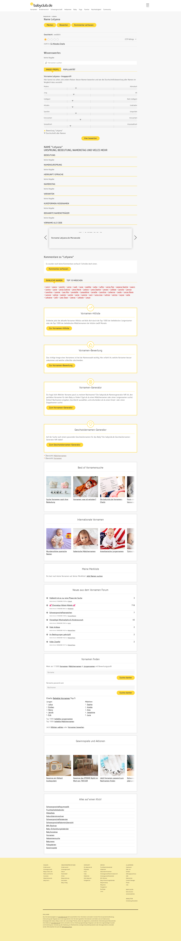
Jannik (50, 713)
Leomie (57, 292)
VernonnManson (72, 616)
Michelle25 (70, 608)
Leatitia (88, 287)
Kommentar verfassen (84, 25)
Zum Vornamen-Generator (61, 408)
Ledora (86, 290)
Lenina (114, 295)
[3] (51, 39)
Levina (48, 290)
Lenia (77, 295)
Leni (90, 295)
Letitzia (113, 290)
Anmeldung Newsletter (132, 901)
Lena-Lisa (98, 295)
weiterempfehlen (130, 894)
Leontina (48, 292)
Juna (89, 715)
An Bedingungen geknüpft (60, 635)
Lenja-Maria (128, 292)
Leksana (48, 298)
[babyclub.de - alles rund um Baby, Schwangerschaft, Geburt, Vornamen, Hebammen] (41, 6)
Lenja (69, 287)
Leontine (102, 292)
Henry (50, 710)
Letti (56, 298)
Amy (89, 710)
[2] (48, 39)
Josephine (91, 713)
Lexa (81, 287)
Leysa (121, 295)
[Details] (135, 39)
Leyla (55, 290)
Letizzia (81, 298)
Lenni (47, 287)
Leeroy (73, 298)
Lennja (128, 290)
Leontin (62, 287)
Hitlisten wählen (57, 727)
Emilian (51, 707)
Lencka (121, 290)
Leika (95, 287)
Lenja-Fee (110, 287)
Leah (75, 287)
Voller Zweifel (54, 642)
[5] (57, 39)
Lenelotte (74, 292)
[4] (54, 39)
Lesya (88, 298)
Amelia (89, 707)
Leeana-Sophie (122, 287)
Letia (128, 295)
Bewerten (63, 25)
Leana (54, 287)
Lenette (94, 292)
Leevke (63, 295)
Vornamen (58, 458)
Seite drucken (129, 891)
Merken (50, 25)
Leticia (55, 295)
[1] (45, 39)
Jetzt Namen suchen (95, 576)
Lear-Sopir (64, 298)
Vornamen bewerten (76, 727)
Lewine (84, 295)
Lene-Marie (76, 290)
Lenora (48, 295)
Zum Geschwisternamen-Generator (64, 445)
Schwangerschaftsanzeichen (60, 613)
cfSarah (70, 601)
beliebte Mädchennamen (64, 722)
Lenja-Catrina (64, 290)
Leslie (119, 292)
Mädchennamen (60, 456)
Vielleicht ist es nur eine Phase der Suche (65, 598)
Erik (49, 715)
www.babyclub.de (62, 917)
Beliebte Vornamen (61, 698)
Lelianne (111, 292)
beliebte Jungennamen (63, 719)
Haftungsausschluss (67, 927)
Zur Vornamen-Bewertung (60, 365)
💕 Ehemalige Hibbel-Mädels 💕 (62, 605)
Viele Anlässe (54, 627)
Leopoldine (84, 292)
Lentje (70, 295)
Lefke (101, 287)
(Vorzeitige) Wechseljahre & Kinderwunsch (66, 620)
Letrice (107, 295)
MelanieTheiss (71, 630)
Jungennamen (89, 666)
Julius (50, 705)
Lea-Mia (65, 292)
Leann (132, 287)
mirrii (69, 623)
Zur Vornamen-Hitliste (59, 328)
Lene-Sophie (96, 290)
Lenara (105, 290)
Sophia (89, 705)
